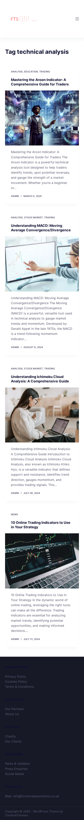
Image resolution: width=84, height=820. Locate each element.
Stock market (33, 217)
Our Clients (13, 741)
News (14, 514)
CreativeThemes (16, 815)
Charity (10, 736)
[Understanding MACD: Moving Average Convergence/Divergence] (42, 264)
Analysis (17, 71)
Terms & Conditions (19, 687)
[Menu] (77, 19)
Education (31, 71)
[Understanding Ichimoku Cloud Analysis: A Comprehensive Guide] (42, 415)
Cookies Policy (16, 681)
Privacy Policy (15, 676)
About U (11, 714)
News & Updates (17, 763)
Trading (44, 71)
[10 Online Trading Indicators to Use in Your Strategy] (42, 560)
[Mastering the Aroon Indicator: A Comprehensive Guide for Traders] (42, 118)
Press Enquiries (16, 769)
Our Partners (14, 709)
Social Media (14, 774)
